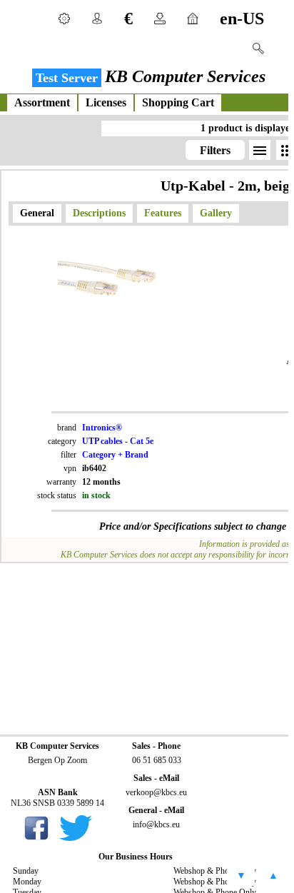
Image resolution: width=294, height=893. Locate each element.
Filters (215, 150)
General (37, 213)
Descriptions (99, 213)
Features (162, 213)
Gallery (216, 213)
